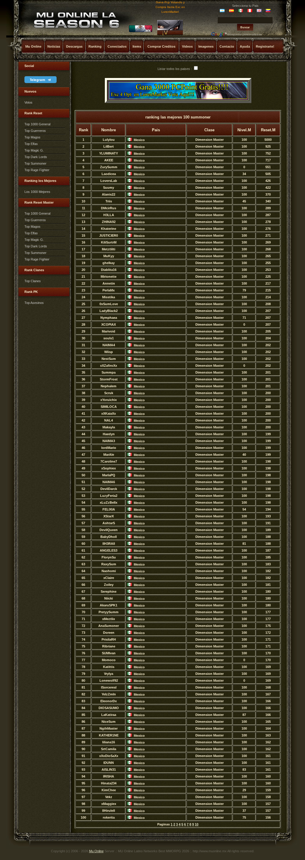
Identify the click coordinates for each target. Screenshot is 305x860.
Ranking (95, 46)
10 (196, 824)
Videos (187, 46)
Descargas (74, 46)
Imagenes (206, 46)
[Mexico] (140, 31)
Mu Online (33, 46)
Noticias (53, 46)
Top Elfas (31, 144)
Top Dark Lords (35, 157)
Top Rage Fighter (36, 170)
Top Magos (32, 137)
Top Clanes (32, 281)
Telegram (38, 79)
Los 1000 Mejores (37, 191)
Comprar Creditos (161, 46)
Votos (28, 102)
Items (137, 46)
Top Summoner (35, 163)
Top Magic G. (34, 150)
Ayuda (245, 46)
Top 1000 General (37, 124)
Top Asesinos (34, 303)
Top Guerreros (35, 130)
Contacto (227, 46)
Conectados (117, 46)
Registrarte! (265, 46)
